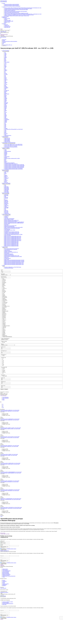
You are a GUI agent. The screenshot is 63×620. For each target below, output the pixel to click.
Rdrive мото (6, 201)
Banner (5, 57)
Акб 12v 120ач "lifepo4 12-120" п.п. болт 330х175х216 (13, 145)
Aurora (5, 56)
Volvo (5, 126)
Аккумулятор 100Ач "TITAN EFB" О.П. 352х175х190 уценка (10, 508)
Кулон (5, 161)
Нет (3, 342)
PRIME (3, 312)
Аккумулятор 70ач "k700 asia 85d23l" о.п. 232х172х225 (13, 129)
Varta (5, 123)
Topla (5, 114)
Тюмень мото (6, 213)
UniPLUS (4, 327)
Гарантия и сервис (7, 20)
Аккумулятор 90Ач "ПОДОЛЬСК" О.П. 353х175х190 (9, 481)
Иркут (5, 132)
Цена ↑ (3, 399)
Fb (4, 71)
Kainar (5, 88)
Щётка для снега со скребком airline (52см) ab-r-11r (12, 239)
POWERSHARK (5, 311)
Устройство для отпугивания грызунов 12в (11, 231)
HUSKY (4, 304)
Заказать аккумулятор (4, 34)
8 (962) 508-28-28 (3, 31)
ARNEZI (4, 279)
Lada (5, 89)
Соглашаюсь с (9, 548)
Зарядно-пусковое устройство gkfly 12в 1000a (12, 158)
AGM (3, 368)
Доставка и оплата (5, 16)
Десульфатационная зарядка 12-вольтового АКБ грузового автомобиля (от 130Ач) (18, 8)
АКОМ (3, 332)
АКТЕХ (3, 333)
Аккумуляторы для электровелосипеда (10, 146)
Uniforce (5, 120)
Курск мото (6, 212)
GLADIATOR (4, 302)
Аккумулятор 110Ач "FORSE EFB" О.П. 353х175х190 (9, 419)
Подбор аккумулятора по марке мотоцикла (11, 5)
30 (3, 363)
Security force (6, 177)
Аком (5, 130)
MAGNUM (4, 307)
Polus (5, 101)
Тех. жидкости (6, 230)
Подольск (6, 133)
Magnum (5, 91)
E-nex (5, 185)
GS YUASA (4, 303)
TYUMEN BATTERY (6, 325)
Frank (5, 78)
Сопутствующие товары (6, 570)
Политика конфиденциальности (7, 603)
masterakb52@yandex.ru (4, 592)
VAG (3, 328)
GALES (3, 301)
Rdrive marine (6, 187)
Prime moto (6, 200)
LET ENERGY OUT (6, 306)
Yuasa (5, 209)
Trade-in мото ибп (7, 141)
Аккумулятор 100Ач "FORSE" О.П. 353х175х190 (8, 455)
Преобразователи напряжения (9, 162)
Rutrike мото (6, 203)
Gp (4, 174)
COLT (3, 287)
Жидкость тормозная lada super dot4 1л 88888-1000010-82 (13, 222)
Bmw (5, 59)
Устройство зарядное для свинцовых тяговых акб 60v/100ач (14, 165)
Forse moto (6, 198)
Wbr (5, 208)
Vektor (5, 179)
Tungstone (6, 118)
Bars (5, 58)
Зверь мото (6, 210)
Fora (5, 75)
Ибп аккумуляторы (5, 572)
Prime (5, 104)
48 (3, 365)
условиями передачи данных (11, 548)
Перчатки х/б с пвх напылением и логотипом (12, 228)
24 (3, 362)
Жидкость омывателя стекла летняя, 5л (10, 221)
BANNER (4, 282)
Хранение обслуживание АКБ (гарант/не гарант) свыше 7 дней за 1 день (16, 15)
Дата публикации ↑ (5, 398)
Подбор (3, 3)
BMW (3, 284)
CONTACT (4, 288)
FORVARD (4, 299)
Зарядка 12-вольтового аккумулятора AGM (11, 12)
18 (3, 361)
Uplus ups (5, 178)
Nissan (5, 97)
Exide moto (6, 197)
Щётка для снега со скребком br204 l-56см (11, 242)
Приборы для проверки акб (9, 254)
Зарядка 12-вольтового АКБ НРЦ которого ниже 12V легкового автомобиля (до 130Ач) (19, 14)
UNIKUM (4, 326)
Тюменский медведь (7, 135)
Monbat (5, 95)
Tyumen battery (6, 119)
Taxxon (5, 112)
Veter (5, 125)
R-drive (5, 105)
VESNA (3, 330)
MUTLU (4, 310)
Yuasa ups (5, 180)
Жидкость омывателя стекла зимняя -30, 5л (11, 220)
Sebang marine (6, 189)
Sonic (5, 109)
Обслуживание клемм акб (8, 253)
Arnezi (5, 54)
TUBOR (4, 323)
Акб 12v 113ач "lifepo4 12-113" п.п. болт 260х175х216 (13, 144)
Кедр (5, 160)
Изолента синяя (7, 223)
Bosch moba (6, 195)
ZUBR (3, 331)
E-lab (5, 67)
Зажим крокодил (7, 250)
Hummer (5, 152)
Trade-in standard (7, 140)
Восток (5, 181)
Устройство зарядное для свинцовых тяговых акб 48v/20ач (14, 164)
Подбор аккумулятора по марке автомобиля (11, 4)
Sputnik (5, 110)
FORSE (3, 298)
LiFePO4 (4, 372)
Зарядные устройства (5, 575)
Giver (5, 81)
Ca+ (3, 369)
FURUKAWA (4, 300)
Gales (5, 80)
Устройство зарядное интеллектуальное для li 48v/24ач (13, 168)
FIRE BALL (4, 296)
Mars (5, 92)
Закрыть (1, 564)
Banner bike (6, 194)
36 (3, 364)
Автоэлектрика (6, 156)
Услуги (3, 6)
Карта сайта (4, 604)
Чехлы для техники (7, 235)
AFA (3, 278)
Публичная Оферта (5, 602)
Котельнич (6, 24)
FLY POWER (4, 297)
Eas (4, 68)
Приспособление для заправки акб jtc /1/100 (11, 255)
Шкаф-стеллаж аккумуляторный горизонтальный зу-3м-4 (14, 263)
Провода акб (6, 257)
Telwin (5, 155)
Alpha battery (6, 171)
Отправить (6, 389)
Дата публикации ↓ (5, 397)
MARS (3, 308)
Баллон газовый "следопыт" (9, 219)
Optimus (5, 175)
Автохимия (6, 217)
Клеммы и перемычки (8, 251)
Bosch (5, 60)
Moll (5, 94)
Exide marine (6, 186)
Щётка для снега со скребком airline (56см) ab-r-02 (12, 240)
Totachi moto (6, 205)
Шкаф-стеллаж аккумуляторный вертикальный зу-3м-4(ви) (14, 260)
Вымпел (5, 157)
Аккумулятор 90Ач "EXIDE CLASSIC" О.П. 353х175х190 (10, 428)
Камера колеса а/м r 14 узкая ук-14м (10, 225)
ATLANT (4, 280)
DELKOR (4, 291)
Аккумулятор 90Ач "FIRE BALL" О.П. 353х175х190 (9, 446)
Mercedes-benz (6, 93)
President (5, 103)
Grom (5, 83)
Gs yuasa (5, 84)
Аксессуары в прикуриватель (9, 218)
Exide (5, 70)
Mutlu (5, 96)
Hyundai (5, 86)
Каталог (3, 580)
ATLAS (3, 281)
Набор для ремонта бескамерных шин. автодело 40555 (13, 227)
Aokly (5, 53)
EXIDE (3, 295)
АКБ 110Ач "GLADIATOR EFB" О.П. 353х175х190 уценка (10, 499)
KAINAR (4, 305)
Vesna (5, 124)
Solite (5, 108)
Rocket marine (6, 188)
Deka (5, 184)
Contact (5, 63)
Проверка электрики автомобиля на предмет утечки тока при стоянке (16, 9)
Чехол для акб (6, 259)
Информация (4, 17)
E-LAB (3, 292)
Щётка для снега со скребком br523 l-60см (11, 245)
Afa (5, 52)
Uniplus (5, 122)
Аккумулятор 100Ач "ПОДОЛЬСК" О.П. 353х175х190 (9, 490)
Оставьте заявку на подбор (4, 533)
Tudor (5, 117)
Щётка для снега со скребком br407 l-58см (11, 243)
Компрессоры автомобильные (9, 226)
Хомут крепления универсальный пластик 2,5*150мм (13, 234)
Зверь (5, 131)
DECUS (3, 290)
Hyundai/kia (6, 87)
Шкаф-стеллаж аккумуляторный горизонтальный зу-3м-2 (14, 262)
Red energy (6, 202)
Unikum (5, 121)
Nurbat (5, 99)
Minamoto (6, 199)
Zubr (5, 127)
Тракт (5, 134)
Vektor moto (6, 207)
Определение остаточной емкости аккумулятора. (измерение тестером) (16, 13)
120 (3, 407)
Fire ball (5, 73)
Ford (5, 76)
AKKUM (2, 35)
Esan (5, 69)
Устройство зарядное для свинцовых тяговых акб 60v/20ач (14, 166)
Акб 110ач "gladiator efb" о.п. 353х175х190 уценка (12, 267)
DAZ (3, 289)
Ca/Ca (3, 370)
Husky (5, 85)
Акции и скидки (7, 18)
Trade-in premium (7, 139)
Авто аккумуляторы (5, 571)
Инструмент (6, 224)
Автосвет (5, 216)
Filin (5, 72)
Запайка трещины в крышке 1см (9, 10)
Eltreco (5, 173)
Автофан (5, 128)
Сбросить (2, 389)
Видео (5, 22)
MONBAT (4, 309)
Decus (5, 65)
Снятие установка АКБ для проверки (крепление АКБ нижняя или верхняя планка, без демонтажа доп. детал (22, 7)
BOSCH (3, 285)
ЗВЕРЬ (3, 334)
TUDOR (4, 324)
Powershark (6, 102)
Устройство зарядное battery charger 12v (11, 163)
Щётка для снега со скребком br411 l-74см (11, 244)
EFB (3, 371)
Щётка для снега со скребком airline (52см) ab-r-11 (12, 238)
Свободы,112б (6, 25)
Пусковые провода (7, 258)
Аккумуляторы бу (5, 569)
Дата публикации (3, 395)
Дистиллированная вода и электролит (10, 249)
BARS (3, 283)
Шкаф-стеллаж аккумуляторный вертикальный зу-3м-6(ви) (14, 261)
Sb (3, 373)
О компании (4, 581)
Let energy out (6, 90)
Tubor (5, 116)
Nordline (5, 98)
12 (3, 355)
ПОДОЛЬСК (4, 335)
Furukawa (5, 79)
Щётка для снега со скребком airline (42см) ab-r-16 (12, 236)
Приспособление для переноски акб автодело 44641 (13, 256)
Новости (5, 19)
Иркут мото (6, 211)
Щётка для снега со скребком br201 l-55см (11, 241)
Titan (5, 113)
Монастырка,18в (7, 27)
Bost (5, 61)
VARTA (3, 329)
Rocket (5, 107)
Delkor (5, 66)
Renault (5, 106)
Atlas (5, 55)
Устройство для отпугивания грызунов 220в (11, 232)
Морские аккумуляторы (6, 574)
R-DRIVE (4, 313)
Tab (5, 111)
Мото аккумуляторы (5, 573)
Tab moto (5, 204)
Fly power (6, 74)
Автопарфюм (6, 215)
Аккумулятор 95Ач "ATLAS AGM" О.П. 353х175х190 (9, 437)
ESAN (3, 294)
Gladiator (5, 82)
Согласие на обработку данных (7, 601)
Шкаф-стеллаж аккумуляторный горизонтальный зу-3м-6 (14, 264)
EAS (3, 293)
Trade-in (4, 322)
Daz (5, 64)
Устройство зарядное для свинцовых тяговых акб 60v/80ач (14, 167)
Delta (5, 172)
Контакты (4, 23)
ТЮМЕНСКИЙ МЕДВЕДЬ (7, 336)
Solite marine (6, 190)
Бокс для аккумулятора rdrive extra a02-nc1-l (11, 248)
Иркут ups (6, 182)
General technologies (7, 151)
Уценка (3, 576)
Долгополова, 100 (7, 26)
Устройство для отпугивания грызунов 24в (11, 233)
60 (2, 406)
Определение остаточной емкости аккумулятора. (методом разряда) (15, 11)
